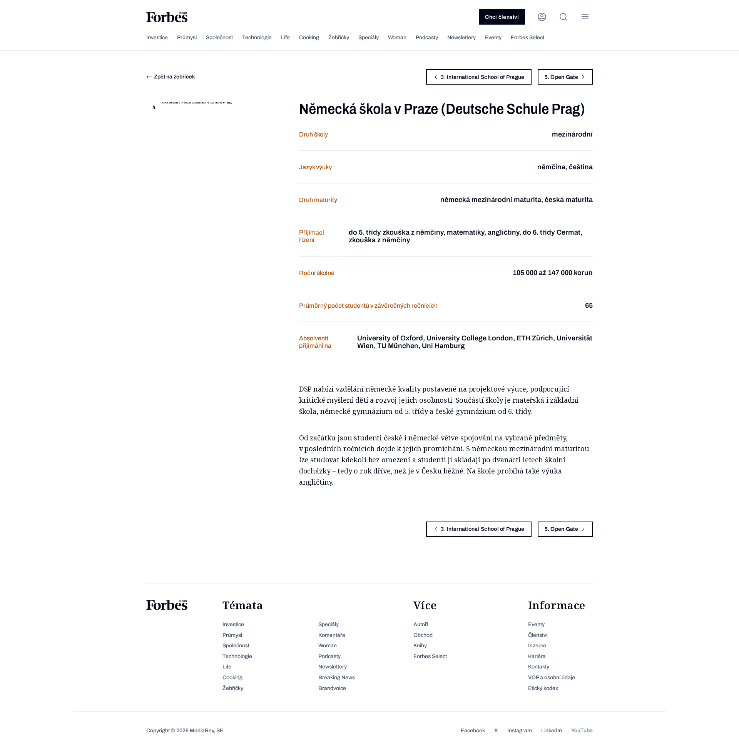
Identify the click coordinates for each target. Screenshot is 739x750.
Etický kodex (543, 688)
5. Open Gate (561, 77)
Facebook (473, 730)
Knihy (420, 645)
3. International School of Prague (482, 77)
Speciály (368, 37)
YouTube (582, 730)
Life (285, 37)
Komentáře (331, 635)
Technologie (257, 37)
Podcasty (427, 37)
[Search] (563, 17)
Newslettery (461, 37)
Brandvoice (332, 688)
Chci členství (502, 17)
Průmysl (187, 37)
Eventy (493, 37)
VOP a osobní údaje (551, 677)
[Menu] (585, 17)
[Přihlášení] (542, 17)
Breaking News (336, 677)
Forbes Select (527, 37)
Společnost (219, 37)
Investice (157, 37)
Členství (537, 635)
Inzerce (537, 645)
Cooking (309, 37)
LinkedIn (551, 730)
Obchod (423, 635)
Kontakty (538, 667)
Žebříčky (338, 37)
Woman (397, 37)
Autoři (420, 624)
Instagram (519, 730)
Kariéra (537, 656)
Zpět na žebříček (174, 77)
